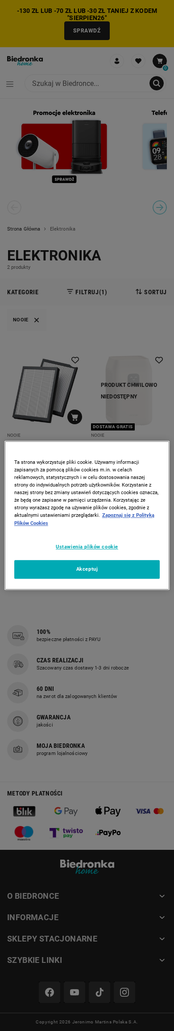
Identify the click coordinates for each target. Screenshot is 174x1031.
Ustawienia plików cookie (87, 547)
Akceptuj (87, 569)
